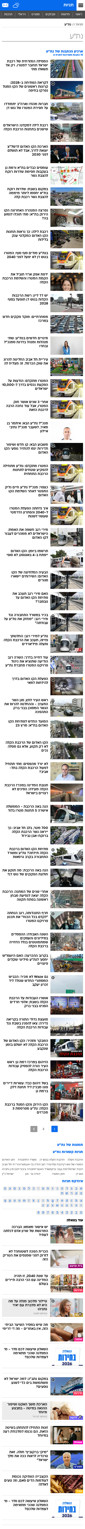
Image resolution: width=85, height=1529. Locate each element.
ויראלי (22, 14)
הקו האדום (8, 1159)
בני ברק (55, 1169)
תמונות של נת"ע (70, 1145)
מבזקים (50, 14)
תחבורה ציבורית (26, 1169)
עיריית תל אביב (11, 1164)
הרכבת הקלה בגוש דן (52, 1159)
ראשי (79, 14)
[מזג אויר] (16, 5)
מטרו (23, 1164)
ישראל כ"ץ (8, 1173)
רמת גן (64, 1169)
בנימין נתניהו (9, 1169)
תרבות (8, 14)
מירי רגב (46, 1164)
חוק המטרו (58, 1173)
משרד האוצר (43, 1169)
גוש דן (79, 1173)
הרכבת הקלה (75, 1159)
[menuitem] (65, 14)
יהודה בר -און (33, 1173)
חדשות (65, 14)
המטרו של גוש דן (73, 1164)
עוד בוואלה (75, 1220)
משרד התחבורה (27, 1159)
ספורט (35, 14)
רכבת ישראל (76, 1169)
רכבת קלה (57, 1164)
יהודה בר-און (33, 1164)
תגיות (68, 5)
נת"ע (67, 24)
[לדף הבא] (33, 1129)
